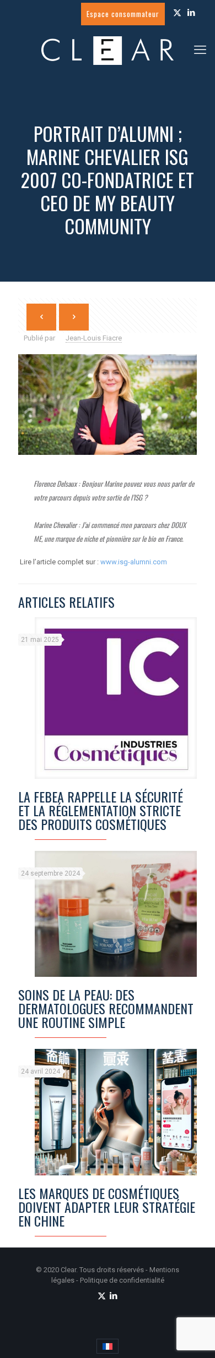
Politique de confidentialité (122, 1280)
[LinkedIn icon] (191, 13)
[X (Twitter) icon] (177, 13)
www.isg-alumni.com (133, 562)
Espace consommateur (123, 13)
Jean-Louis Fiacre (94, 338)
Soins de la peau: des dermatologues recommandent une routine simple (106, 1008)
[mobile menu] (200, 50)
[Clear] (107, 50)
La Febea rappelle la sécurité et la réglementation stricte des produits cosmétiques (100, 810)
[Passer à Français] (107, 1346)
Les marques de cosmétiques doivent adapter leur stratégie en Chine (106, 1206)
